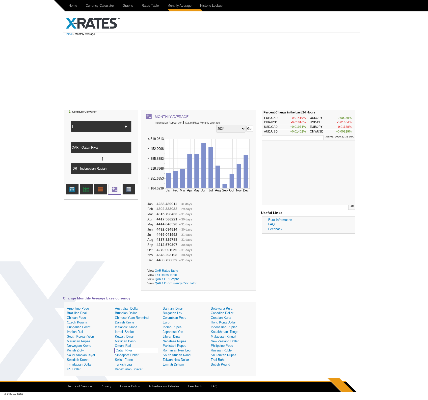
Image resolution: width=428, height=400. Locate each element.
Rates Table (150, 5)
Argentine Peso (78, 308)
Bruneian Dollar (126, 313)
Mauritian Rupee (78, 341)
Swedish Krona (77, 360)
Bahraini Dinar (173, 308)
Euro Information (280, 220)
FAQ (271, 224)
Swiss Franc (124, 360)
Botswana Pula (221, 308)
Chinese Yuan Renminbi (132, 318)
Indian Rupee (172, 327)
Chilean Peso (76, 318)
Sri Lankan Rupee (223, 355)
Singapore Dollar (126, 355)
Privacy (106, 386)
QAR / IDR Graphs (167, 279)
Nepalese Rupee (174, 341)
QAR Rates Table (166, 270)
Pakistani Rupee (174, 345)
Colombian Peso (174, 318)
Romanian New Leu (176, 350)
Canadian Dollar (222, 313)
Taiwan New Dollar (176, 360)
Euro (166, 322)
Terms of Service (79, 386)
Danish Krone (124, 322)
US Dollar (73, 369)
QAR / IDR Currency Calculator (175, 283)
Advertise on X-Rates (164, 386)
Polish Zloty (75, 350)
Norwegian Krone (79, 345)
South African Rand (176, 355)
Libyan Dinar (172, 336)
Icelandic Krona (126, 327)
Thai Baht (218, 360)
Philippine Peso (222, 345)
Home (73, 5)
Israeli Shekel (124, 332)
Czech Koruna (77, 322)
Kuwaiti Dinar (124, 336)
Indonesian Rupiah (224, 327)
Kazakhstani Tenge (224, 332)
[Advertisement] (214, 72)
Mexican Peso (125, 341)
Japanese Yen (173, 332)
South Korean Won (80, 336)
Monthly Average (179, 5)
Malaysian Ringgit (223, 336)
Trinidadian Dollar (79, 364)
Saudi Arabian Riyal (81, 355)
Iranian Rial (75, 332)
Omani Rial (123, 345)
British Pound (220, 364)
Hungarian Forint (78, 327)
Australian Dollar (126, 308)
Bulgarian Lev (172, 313)
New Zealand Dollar (225, 341)
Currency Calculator (100, 5)
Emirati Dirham (173, 364)
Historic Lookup (211, 5)
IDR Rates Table (166, 274)
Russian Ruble (221, 350)
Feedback (275, 229)
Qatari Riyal (124, 350)
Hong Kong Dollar (223, 322)
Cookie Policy (130, 386)
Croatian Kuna (221, 318)
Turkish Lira (123, 364)
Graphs (128, 5)
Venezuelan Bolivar (128, 369)
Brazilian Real (77, 313)
